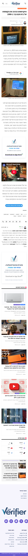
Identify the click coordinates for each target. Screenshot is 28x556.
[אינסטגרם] (2, 227)
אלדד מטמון (23, 315)
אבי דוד (20, 21)
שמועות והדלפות (14, 363)
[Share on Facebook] (19, 221)
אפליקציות (17, 393)
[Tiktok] (20, 453)
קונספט (15, 216)
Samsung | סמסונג (21, 363)
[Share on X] (16, 221)
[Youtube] (7, 448)
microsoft (12, 214)
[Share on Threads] (6, 221)
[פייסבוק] (5, 227)
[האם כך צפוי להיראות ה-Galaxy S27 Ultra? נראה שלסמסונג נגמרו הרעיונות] (14, 356)
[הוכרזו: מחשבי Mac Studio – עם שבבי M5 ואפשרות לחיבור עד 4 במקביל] (14, 297)
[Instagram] (20, 448)
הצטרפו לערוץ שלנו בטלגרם (13, 205)
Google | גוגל (22, 393)
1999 (21, 214)
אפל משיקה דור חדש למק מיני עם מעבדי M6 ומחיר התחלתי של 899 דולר (10, 466)
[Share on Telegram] (9, 221)
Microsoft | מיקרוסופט (22, 8)
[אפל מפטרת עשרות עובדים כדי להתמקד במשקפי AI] (14, 416)
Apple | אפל (23, 304)
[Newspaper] (6, 521)
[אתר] (7, 227)
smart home (6, 214)
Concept (17, 214)
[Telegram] (7, 453)
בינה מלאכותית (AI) (16, 422)
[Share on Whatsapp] (13, 221)
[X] (4, 227)
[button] (24, 3)
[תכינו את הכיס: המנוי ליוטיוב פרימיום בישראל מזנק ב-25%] (14, 386)
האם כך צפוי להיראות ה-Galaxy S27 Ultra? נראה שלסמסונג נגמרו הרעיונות (10, 476)
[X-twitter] (21, 521)
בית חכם (24, 216)
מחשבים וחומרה (16, 304)
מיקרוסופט (19, 216)
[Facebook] (20, 443)
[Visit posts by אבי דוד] (25, 22)
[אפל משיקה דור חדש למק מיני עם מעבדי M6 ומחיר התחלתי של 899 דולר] (14, 327)
